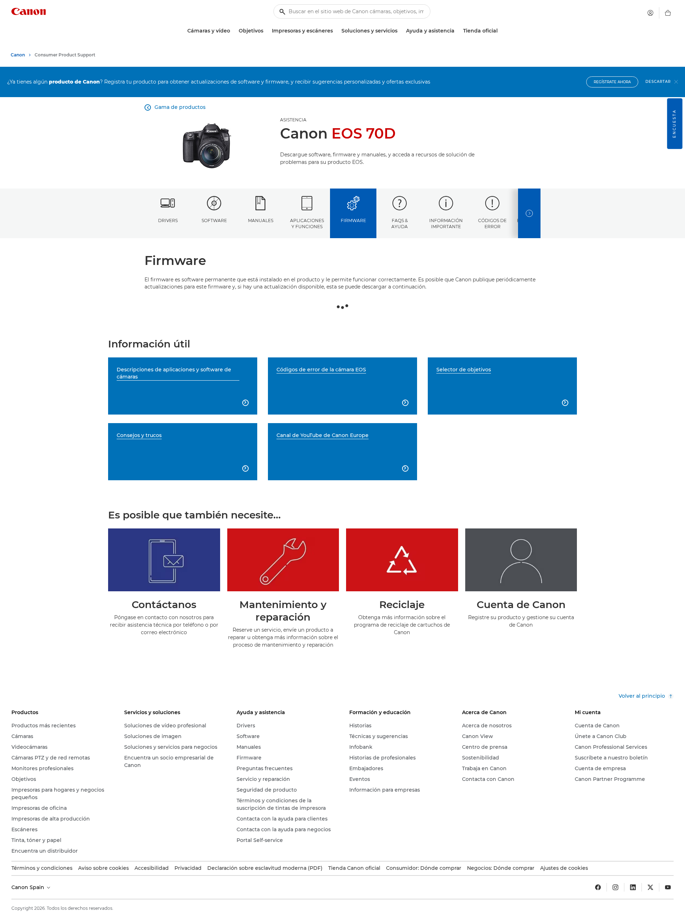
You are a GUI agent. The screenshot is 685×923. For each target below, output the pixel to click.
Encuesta (674, 123)
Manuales (260, 220)
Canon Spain (28, 887)
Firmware (353, 220)
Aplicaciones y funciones (307, 223)
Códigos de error (492, 223)
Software (214, 220)
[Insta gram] (615, 887)
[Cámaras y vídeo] (233, 31)
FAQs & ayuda (399, 223)
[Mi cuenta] (650, 13)
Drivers (168, 220)
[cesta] (668, 13)
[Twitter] (650, 887)
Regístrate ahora (612, 82)
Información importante (446, 223)
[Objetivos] (266, 31)
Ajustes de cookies (564, 868)
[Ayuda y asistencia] (457, 31)
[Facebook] (598, 887)
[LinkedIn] (633, 887)
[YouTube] (668, 887)
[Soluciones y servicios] (400, 31)
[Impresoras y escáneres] (336, 31)
